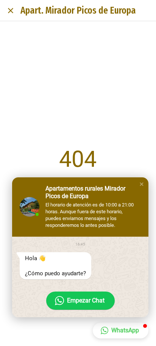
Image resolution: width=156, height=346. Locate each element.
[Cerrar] (10, 10)
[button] (141, 184)
